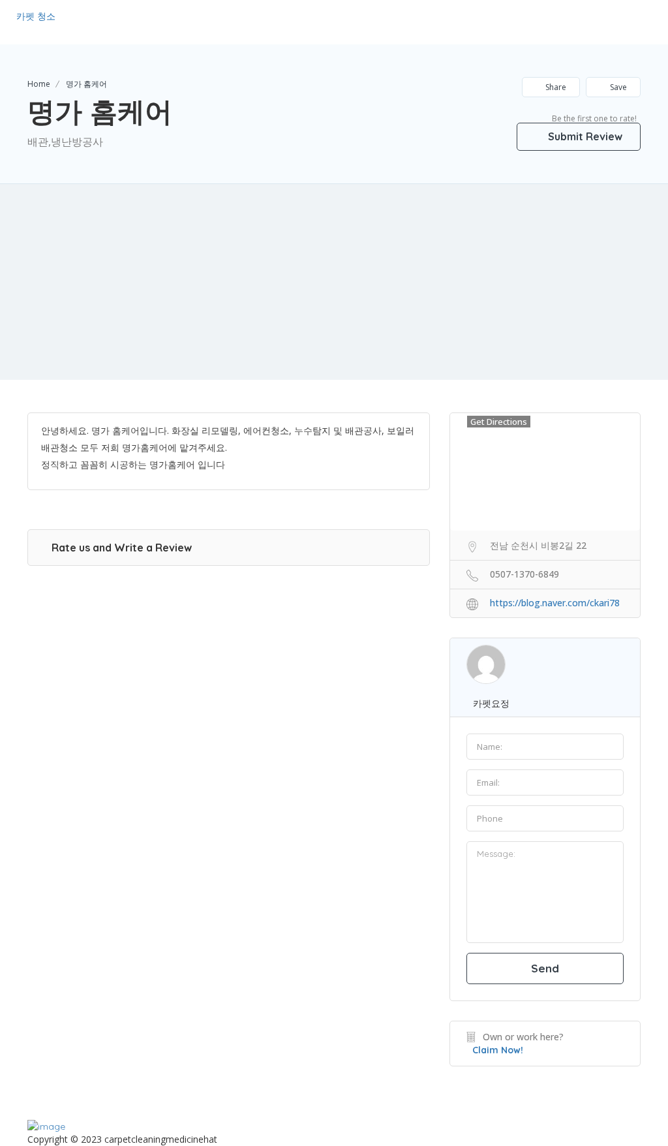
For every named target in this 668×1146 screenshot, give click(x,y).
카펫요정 (491, 703)
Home (38, 83)
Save (617, 87)
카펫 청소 (35, 16)
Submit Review (583, 136)
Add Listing (611, 21)
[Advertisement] (334, 282)
